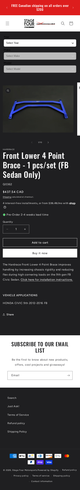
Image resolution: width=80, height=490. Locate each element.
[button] (7, 23)
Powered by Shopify (48, 470)
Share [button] (10, 314)
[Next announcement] (73, 8)
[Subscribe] (68, 375)
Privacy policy (21, 476)
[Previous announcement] (7, 8)
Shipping (7, 197)
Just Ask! (13, 406)
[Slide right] (48, 142)
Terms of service (40, 476)
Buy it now (40, 253)
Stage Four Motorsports (24, 470)
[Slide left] (32, 142)
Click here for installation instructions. (47, 279)
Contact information (41, 481)
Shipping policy (61, 476)
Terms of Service (18, 414)
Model (8, 63)
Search (12, 398)
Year (6, 37)
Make (7, 50)
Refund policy (16, 423)
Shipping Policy (17, 431)
